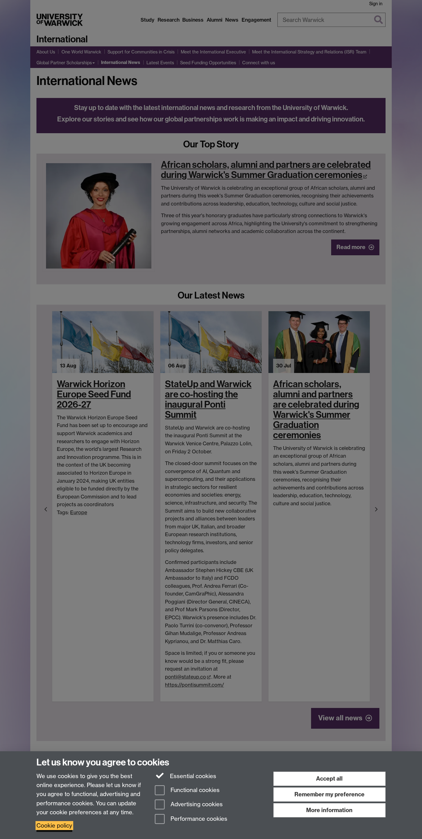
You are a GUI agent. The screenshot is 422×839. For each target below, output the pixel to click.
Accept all (329, 778)
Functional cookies (194, 790)
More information (329, 810)
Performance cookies (198, 819)
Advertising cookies (196, 804)
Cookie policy (54, 825)
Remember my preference (329, 794)
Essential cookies (192, 776)
